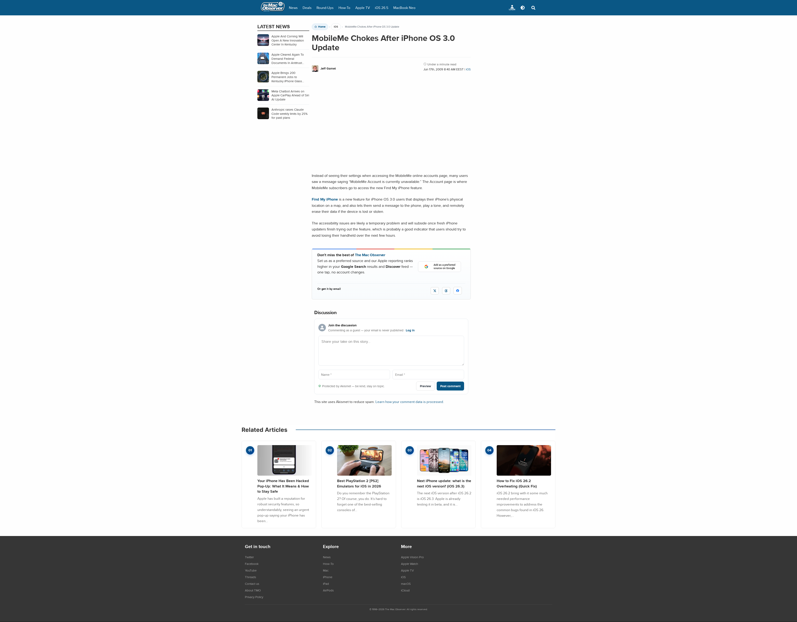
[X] (435, 290)
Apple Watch (409, 563)
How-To (344, 7)
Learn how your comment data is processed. (409, 401)
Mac (326, 570)
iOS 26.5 (381, 7)
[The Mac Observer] (272, 7)
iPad (326, 583)
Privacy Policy (254, 597)
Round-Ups (325, 7)
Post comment (450, 386)
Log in (410, 330)
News (293, 7)
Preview (425, 386)
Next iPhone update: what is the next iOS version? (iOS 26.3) (444, 483)
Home (321, 27)
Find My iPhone (325, 199)
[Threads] (446, 290)
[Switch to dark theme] (522, 7)
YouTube (251, 570)
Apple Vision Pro (412, 557)
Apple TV (362, 7)
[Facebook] (458, 290)
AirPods (328, 590)
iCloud (405, 590)
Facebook (252, 563)
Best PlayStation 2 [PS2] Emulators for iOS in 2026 (359, 483)
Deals (307, 7)
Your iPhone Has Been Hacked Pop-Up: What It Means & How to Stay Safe (283, 486)
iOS (336, 27)
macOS (406, 583)
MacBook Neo (404, 7)
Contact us (252, 583)
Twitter (249, 557)
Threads (250, 577)
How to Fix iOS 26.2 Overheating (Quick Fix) (517, 483)
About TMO (253, 590)
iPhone (327, 577)
